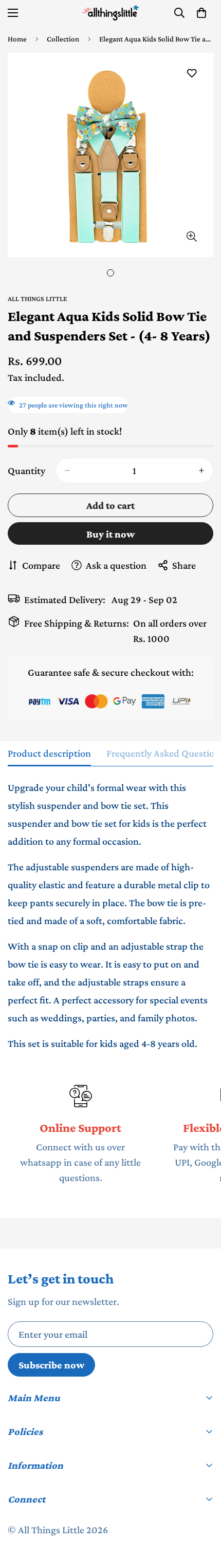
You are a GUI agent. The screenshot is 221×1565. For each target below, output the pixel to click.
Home (17, 39)
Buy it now (110, 534)
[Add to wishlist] (191, 73)
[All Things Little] (110, 13)
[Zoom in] (191, 236)
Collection (63, 39)
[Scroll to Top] (202, 1510)
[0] (201, 13)
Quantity (26, 470)
